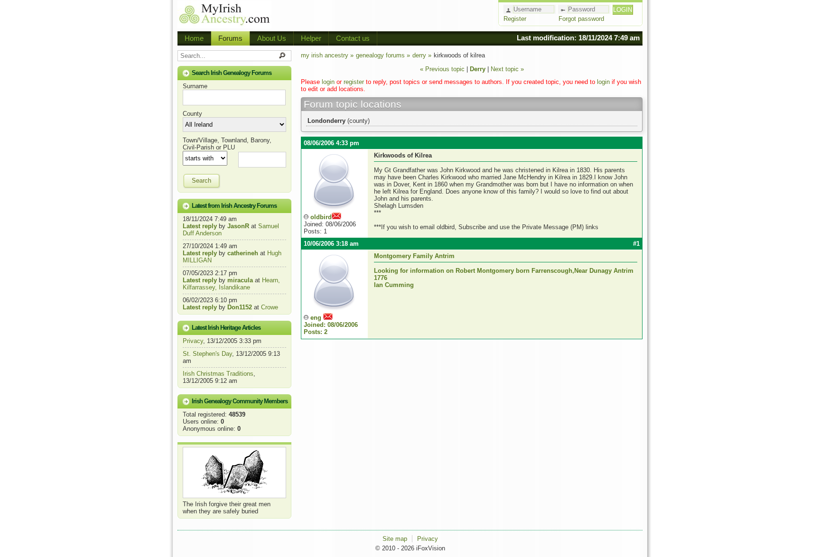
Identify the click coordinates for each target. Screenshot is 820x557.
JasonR (238, 226)
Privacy (193, 340)
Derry (478, 69)
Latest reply (200, 226)
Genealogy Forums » (383, 55)
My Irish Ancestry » (327, 55)
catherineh (242, 253)
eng (331, 324)
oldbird (321, 217)
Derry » (421, 55)
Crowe (269, 307)
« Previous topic (442, 69)
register (354, 81)
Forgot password (581, 18)
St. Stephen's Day (207, 353)
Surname (195, 86)
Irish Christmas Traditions (218, 373)
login (328, 81)
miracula (240, 280)
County (192, 113)
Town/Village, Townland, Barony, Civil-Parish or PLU (227, 144)
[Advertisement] (384, 14)
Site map (394, 538)
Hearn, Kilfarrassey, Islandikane (231, 284)
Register (514, 18)
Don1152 (239, 307)
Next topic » (507, 69)
